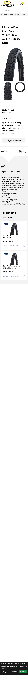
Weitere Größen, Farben (11, 246)
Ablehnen (14, 671)
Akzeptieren (23, 671)
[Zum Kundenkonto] (17, 4)
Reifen (5, 14)
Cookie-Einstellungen (5, 672)
